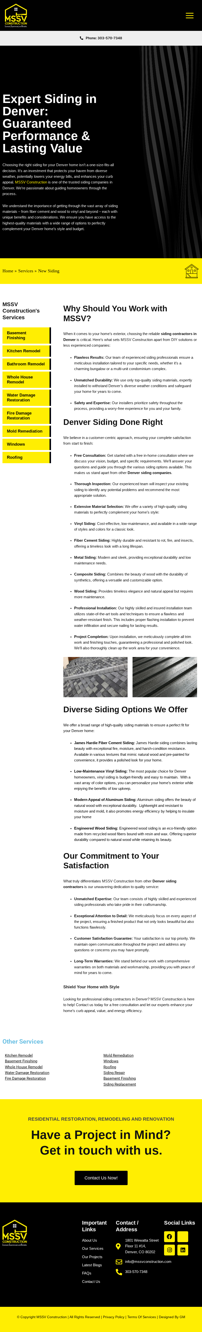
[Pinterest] (182, 1236)
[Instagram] (169, 1250)
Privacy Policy (113, 1317)
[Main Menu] (189, 15)
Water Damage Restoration (21, 397)
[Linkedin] (182, 1250)
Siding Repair (114, 1073)
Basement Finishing (16, 335)
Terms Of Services (141, 1317)
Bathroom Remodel (26, 364)
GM (182, 1317)
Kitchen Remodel (23, 351)
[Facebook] (169, 1236)
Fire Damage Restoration (19, 415)
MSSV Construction (31, 182)
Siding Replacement (119, 1084)
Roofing (14, 457)
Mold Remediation (24, 431)
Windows (16, 444)
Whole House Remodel (20, 379)
